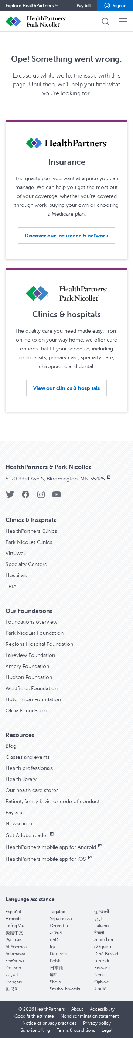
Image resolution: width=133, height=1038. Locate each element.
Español (13, 911)
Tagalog (57, 911)
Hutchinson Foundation (33, 699)
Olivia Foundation (26, 710)
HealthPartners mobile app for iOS (46, 859)
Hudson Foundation (29, 677)
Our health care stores (32, 790)
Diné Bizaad (106, 953)
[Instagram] (41, 497)
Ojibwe (101, 981)
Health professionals (29, 768)
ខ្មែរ (52, 946)
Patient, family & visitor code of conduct (53, 801)
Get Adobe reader (27, 835)
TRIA (11, 586)
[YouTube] (56, 497)
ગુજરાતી (101, 911)
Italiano (101, 925)
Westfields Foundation (32, 688)
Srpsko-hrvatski (65, 988)
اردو (98, 918)
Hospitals (16, 575)
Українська (61, 918)
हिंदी (53, 974)
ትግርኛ (100, 988)
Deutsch (58, 953)
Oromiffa (59, 925)
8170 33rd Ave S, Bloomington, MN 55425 (55, 479)
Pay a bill (15, 812)
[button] (115, 5)
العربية (12, 974)
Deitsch (13, 967)
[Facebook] (25, 497)
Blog (11, 746)
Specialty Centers (26, 564)
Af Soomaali (17, 946)
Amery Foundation (27, 666)
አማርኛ (56, 932)
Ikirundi (101, 960)
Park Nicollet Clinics (29, 542)
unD (54, 939)
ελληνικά (102, 946)
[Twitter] (10, 497)
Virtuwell (16, 553)
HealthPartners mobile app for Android (51, 847)
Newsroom (19, 823)
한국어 (12, 988)
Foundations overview (31, 622)
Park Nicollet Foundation (35, 633)
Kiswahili (103, 967)
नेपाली (99, 932)
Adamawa (15, 953)
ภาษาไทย (103, 939)
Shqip (55, 981)
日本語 (56, 967)
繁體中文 (14, 932)
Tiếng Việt (16, 925)
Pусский (14, 939)
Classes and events (28, 757)
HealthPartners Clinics (31, 531)
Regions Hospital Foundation (39, 644)
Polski (55, 960)
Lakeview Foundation (30, 655)
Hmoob (13, 918)
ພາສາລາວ (15, 960)
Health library (21, 779)
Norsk (100, 974)
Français (14, 981)
